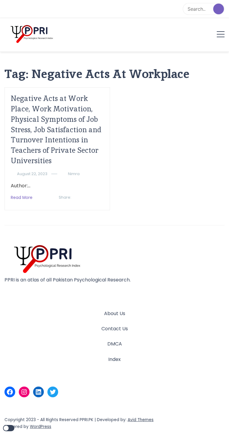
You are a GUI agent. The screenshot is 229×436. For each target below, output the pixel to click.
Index (114, 359)
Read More (22, 197)
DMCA (114, 343)
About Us (114, 313)
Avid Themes (141, 420)
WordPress (40, 426)
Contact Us (114, 328)
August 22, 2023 (32, 173)
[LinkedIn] (38, 392)
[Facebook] (9, 392)
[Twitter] (52, 392)
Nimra (74, 173)
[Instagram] (24, 392)
